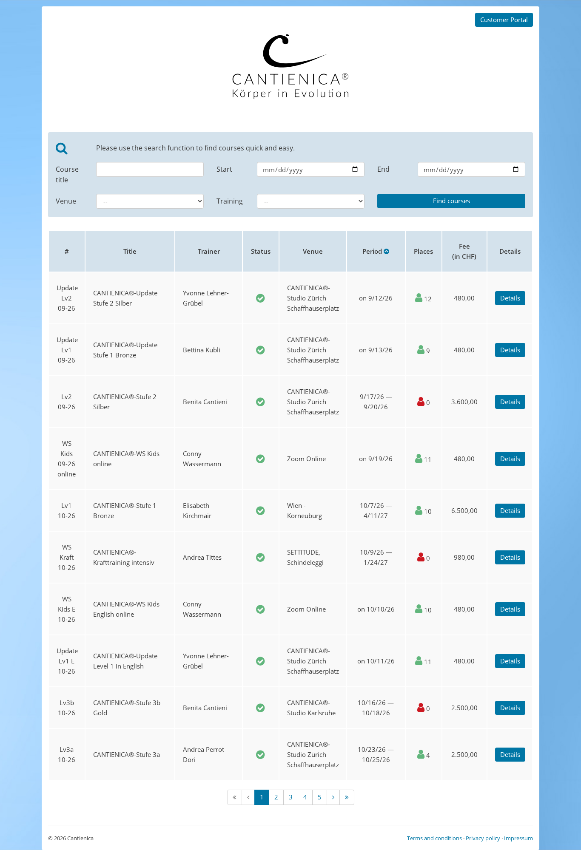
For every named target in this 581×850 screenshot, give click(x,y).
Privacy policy (483, 838)
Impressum (518, 838)
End (383, 169)
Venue (66, 201)
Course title (67, 174)
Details (510, 298)
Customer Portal (504, 19)
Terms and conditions (434, 838)
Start (224, 169)
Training (229, 201)
